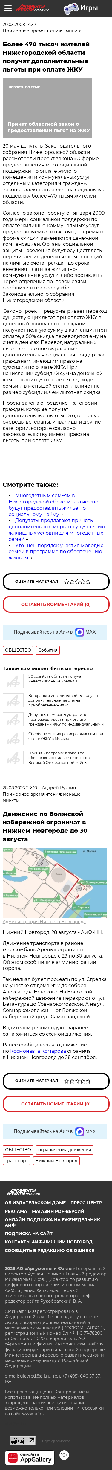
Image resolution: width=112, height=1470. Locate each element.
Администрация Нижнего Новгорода (44, 921)
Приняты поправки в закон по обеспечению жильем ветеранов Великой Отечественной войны (59, 758)
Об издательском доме (35, 1202)
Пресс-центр (86, 1202)
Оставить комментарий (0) (56, 604)
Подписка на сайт (29, 1233)
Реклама (16, 1211)
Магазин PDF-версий (58, 1211)
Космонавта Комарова (38, 1051)
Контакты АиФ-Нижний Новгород (49, 1242)
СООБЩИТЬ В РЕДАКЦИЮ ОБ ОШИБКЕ (49, 1250)
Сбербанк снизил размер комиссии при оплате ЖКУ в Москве (65, 736)
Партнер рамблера (56, 1441)
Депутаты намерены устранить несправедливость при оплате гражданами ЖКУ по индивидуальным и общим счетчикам (53, 721)
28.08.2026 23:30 (20, 788)
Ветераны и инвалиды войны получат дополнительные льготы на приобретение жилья (63, 700)
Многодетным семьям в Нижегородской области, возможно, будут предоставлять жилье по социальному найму (54, 505)
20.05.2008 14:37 (19, 24)
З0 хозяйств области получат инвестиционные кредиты (55, 678)
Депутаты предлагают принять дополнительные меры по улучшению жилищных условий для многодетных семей (57, 530)
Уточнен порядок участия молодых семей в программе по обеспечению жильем (56, 552)
